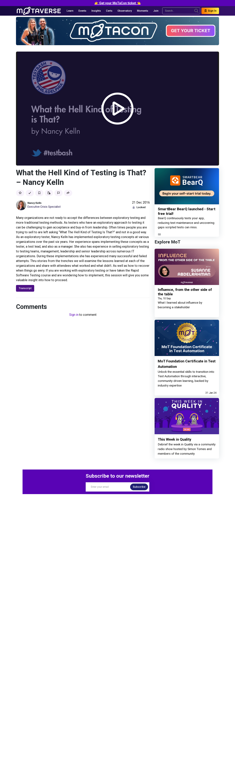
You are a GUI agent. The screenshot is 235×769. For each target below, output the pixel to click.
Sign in (73, 315)
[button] (68, 193)
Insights (96, 10)
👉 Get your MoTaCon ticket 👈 (117, 3)
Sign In (211, 10)
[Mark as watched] (30, 193)
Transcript (25, 288)
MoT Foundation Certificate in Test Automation (186, 364)
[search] (196, 11)
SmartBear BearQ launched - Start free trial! (186, 211)
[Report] (58, 193)
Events (82, 10)
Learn (70, 10)
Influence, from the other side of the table (185, 292)
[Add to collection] (49, 193)
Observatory (125, 10)
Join (155, 10)
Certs (109, 10)
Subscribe (139, 486)
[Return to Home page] (39, 11)
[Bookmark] (39, 193)
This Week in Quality (174, 439)
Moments (142, 10)
